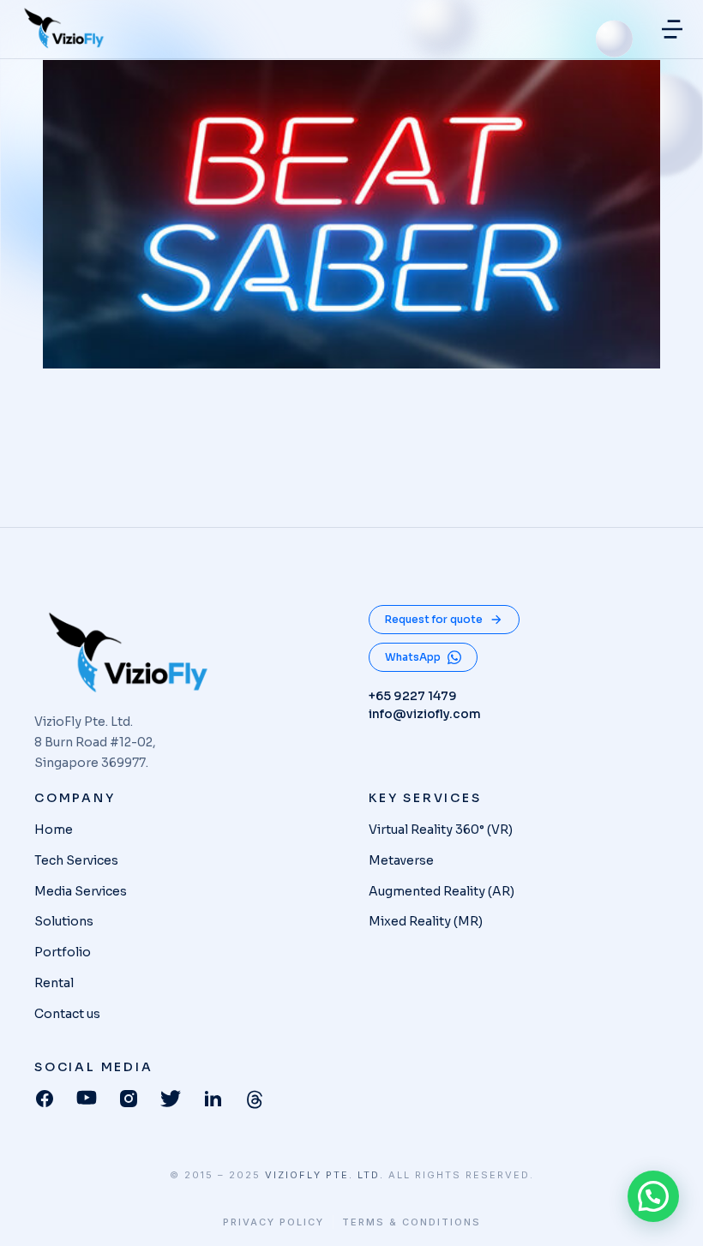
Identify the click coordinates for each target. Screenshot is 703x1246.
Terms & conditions (411, 1222)
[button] (672, 29)
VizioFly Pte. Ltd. (324, 1175)
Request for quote (434, 619)
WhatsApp (413, 656)
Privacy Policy (273, 1222)
